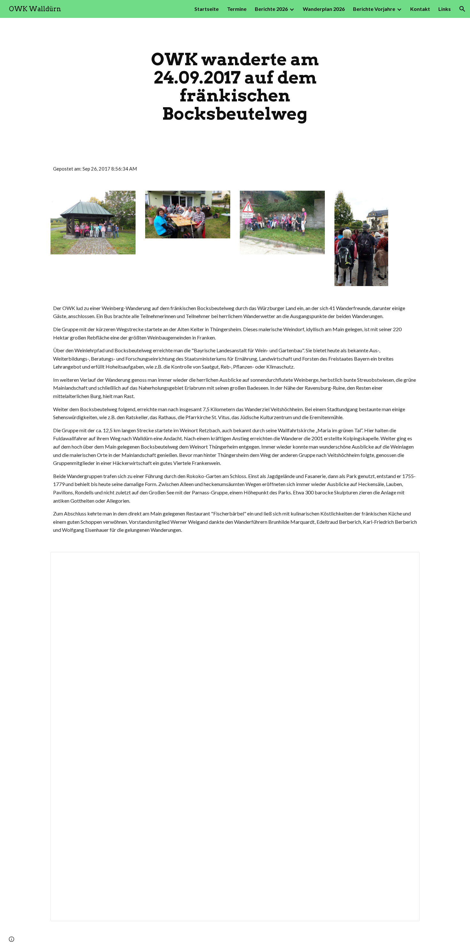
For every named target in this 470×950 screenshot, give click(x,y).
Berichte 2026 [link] (271, 9)
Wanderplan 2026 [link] (324, 9)
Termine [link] (237, 9)
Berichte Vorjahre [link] (374, 9)
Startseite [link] (206, 9)
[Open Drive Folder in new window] (407, 560)
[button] (462, 9)
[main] (235, 86)
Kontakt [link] (420, 9)
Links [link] (444, 9)
